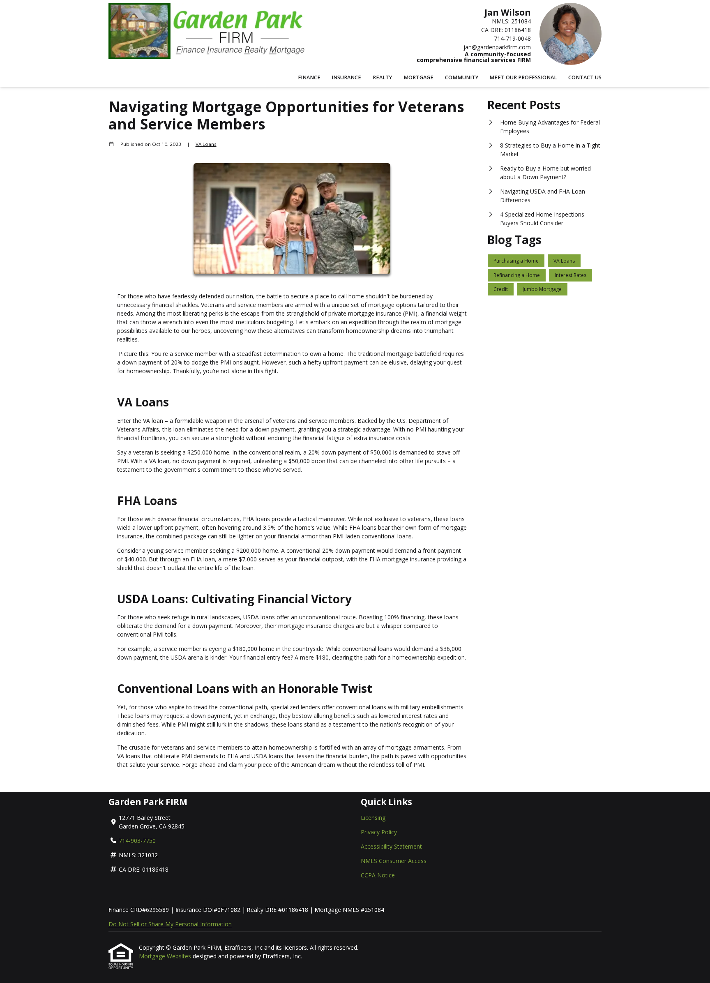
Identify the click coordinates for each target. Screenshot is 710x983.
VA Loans (206, 144)
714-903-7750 (137, 841)
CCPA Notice (378, 875)
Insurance (346, 77)
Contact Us (585, 77)
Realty (382, 77)
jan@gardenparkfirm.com (497, 47)
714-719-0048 (512, 38)
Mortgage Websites (166, 956)
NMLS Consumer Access (393, 861)
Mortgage (418, 77)
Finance (309, 77)
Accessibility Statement (391, 846)
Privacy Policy (379, 832)
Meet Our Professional (523, 77)
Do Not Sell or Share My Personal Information (170, 924)
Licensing (373, 817)
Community (461, 77)
